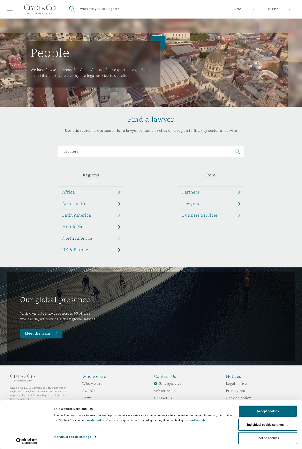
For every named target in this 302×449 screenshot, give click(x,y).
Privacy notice (238, 391)
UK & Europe (75, 249)
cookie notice (95, 420)
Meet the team (37, 333)
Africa (68, 192)
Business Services (200, 215)
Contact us (163, 398)
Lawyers (190, 203)
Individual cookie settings (72, 437)
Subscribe (162, 391)
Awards (88, 391)
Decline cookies (267, 438)
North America (77, 238)
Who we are (92, 383)
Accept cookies (268, 411)
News (87, 398)
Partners (190, 192)
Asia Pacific (74, 203)
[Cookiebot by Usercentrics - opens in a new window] (27, 441)
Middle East (74, 226)
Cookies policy (238, 398)
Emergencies (170, 383)
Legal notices (237, 383)
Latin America (76, 215)
